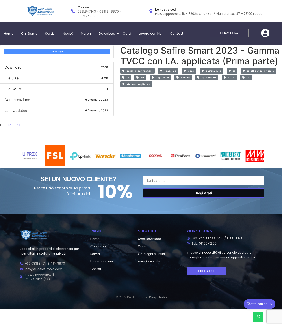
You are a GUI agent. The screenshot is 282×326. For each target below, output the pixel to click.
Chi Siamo (29, 33)
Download (107, 33)
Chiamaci (84, 7)
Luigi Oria (12, 125)
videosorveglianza (137, 84)
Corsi (127, 33)
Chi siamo (98, 246)
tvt (247, 77)
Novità (68, 33)
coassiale (169, 70)
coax (190, 70)
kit (141, 77)
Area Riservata (149, 261)
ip (127, 77)
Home (9, 33)
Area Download (149, 239)
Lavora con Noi (150, 33)
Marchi (86, 33)
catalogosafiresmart (139, 70)
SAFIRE (184, 77)
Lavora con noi (101, 261)
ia (233, 70)
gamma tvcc (212, 70)
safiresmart (208, 77)
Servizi (50, 33)
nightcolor (161, 77)
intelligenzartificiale (259, 70)
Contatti (177, 33)
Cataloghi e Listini (151, 254)
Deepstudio (158, 297)
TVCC (230, 77)
